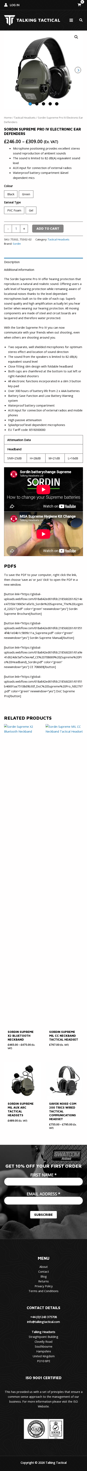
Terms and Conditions (43, 1291)
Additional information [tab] (19, 270)
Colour (8, 186)
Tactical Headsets (25, 117)
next (78, 70)
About (43, 1267)
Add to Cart (47, 228)
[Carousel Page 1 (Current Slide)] (30, 103)
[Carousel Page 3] (43, 103)
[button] (81, 20)
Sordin (17, 243)
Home (8, 117)
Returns (43, 1281)
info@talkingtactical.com (43, 1322)
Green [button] (26, 194)
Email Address (43, 1194)
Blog (43, 1276)
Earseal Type (12, 202)
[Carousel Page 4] (50, 103)
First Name (43, 1175)
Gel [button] (31, 210)
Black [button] (10, 194)
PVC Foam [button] (14, 210)
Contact (43, 1271)
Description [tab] (12, 262)
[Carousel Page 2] (36, 103)
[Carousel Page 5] (56, 103)
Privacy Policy (44, 1286)
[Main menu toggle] (71, 20)
